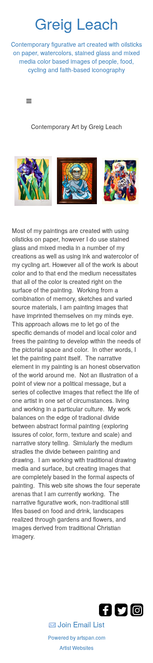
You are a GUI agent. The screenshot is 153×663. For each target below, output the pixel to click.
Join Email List (81, 624)
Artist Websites (77, 647)
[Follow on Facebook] (106, 614)
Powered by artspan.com (76, 637)
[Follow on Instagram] (137, 614)
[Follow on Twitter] (122, 614)
